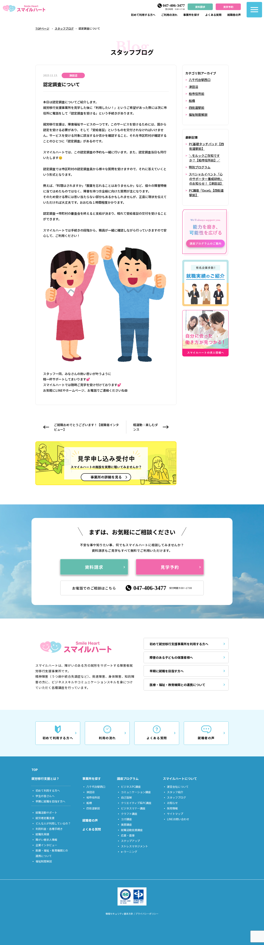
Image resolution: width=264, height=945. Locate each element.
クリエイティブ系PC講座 (136, 803)
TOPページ (42, 28)
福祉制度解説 (198, 114)
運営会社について (178, 787)
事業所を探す (191, 14)
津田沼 (193, 86)
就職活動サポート (46, 812)
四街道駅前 (196, 107)
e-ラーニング (129, 852)
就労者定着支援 (45, 818)
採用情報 (172, 808)
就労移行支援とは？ (45, 778)
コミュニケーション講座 (136, 792)
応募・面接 (128, 835)
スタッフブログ (64, 28)
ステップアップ (130, 841)
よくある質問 (213, 14)
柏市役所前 (196, 93)
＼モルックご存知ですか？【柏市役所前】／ (204, 157)
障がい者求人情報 (46, 840)
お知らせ (172, 803)
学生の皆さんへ (45, 796)
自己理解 (126, 797)
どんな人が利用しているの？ (53, 823)
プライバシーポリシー (146, 913)
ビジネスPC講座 (131, 787)
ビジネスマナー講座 (133, 808)
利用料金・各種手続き (49, 829)
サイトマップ (175, 814)
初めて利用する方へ (143, 14)
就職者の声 (234, 14)
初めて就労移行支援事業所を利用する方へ (179, 644)
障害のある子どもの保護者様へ (171, 657)
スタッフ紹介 (175, 792)
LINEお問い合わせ (178, 819)
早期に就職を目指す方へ (167, 671)
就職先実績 (42, 834)
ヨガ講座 (126, 819)
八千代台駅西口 (199, 79)
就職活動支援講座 (132, 830)
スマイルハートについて (180, 778)
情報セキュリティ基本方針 (119, 913)
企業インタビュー (46, 845)
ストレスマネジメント (134, 846)
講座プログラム (128, 778)
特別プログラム (199, 167)
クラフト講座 (129, 814)
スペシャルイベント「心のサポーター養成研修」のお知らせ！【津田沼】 (206, 179)
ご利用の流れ (169, 14)
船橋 (192, 100)
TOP (35, 769)
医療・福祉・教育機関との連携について (177, 684)
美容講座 (126, 824)
